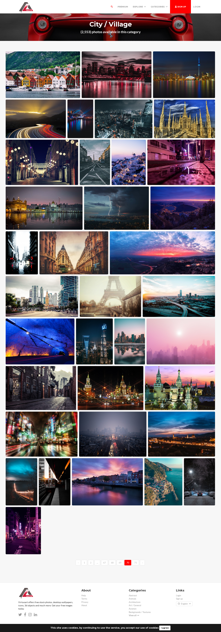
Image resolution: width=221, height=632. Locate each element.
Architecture (134, 602)
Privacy (84, 602)
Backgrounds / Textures (140, 612)
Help (83, 595)
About (84, 605)
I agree (165, 628)
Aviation (132, 609)
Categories (158, 6)
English (184, 604)
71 (135, 562)
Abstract (133, 595)
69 (120, 562)
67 (104, 562)
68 (112, 562)
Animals (132, 599)
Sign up (181, 6)
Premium (123, 6)
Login (196, 6)
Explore (138, 6)
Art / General (135, 605)
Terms (84, 599)
